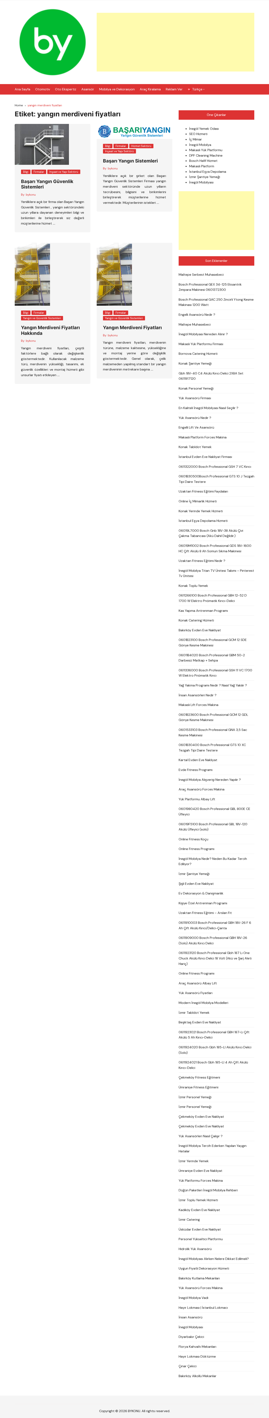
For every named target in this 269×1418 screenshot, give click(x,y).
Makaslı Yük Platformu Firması (201, 344)
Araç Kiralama (150, 89)
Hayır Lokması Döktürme (197, 1356)
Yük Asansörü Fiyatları (195, 993)
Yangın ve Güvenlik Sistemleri (42, 318)
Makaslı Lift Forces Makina (198, 705)
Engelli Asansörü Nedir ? (197, 314)
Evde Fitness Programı (195, 770)
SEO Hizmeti (198, 134)
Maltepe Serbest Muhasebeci (201, 274)
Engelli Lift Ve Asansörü (196, 427)
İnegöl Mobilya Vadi (193, 1298)
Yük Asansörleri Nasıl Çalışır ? (201, 1136)
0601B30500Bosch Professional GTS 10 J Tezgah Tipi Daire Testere (216, 479)
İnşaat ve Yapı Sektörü (63, 172)
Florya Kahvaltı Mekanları (197, 1346)
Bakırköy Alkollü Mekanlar (197, 1376)
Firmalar (39, 172)
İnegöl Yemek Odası (204, 128)
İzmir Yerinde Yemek (194, 1161)
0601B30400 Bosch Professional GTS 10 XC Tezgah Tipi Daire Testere (212, 748)
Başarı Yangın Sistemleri (130, 161)
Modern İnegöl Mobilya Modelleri (203, 1003)
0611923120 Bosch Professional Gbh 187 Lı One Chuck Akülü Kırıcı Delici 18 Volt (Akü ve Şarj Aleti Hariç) (215, 958)
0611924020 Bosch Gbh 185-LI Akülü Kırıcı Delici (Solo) (215, 1050)
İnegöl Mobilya (200, 145)
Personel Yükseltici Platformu (201, 1239)
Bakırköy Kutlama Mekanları (199, 1278)
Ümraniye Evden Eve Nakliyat (200, 1170)
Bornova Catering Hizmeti (198, 353)
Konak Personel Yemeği (196, 388)
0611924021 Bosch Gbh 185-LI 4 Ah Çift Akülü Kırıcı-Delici (213, 1065)
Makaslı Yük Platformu (205, 150)
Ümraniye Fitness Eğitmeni (198, 1087)
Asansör (87, 89)
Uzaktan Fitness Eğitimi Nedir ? (202, 561)
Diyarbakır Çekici (191, 1337)
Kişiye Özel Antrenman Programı (203, 903)
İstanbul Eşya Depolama (207, 171)
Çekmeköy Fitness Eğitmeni (199, 1077)
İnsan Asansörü (190, 1317)
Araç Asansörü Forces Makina (201, 789)
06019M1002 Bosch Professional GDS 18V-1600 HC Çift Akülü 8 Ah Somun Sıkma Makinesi (215, 548)
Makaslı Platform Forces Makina (203, 437)
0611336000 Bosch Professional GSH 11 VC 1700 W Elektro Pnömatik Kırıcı (215, 673)
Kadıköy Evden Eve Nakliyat (199, 1210)
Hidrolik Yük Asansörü (195, 1249)
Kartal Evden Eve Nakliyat (198, 760)
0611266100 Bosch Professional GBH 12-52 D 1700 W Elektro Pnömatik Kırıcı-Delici (213, 598)
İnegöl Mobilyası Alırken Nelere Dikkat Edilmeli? (214, 1259)
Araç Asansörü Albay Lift (198, 983)
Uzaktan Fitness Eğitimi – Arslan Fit (205, 913)
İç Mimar (195, 139)
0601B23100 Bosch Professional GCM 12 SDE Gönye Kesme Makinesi (213, 642)
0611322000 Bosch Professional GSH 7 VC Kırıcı (215, 466)
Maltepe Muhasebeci (195, 324)
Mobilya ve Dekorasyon (117, 89)
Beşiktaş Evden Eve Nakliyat (200, 1022)
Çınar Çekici (187, 1366)
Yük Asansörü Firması (195, 398)
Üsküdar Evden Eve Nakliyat (200, 1229)
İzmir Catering (189, 1219)
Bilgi (25, 172)
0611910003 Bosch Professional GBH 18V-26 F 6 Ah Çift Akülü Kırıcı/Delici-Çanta (215, 925)
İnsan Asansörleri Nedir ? (197, 695)
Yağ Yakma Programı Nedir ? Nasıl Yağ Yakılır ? (213, 685)
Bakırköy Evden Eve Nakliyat (200, 630)
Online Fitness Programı (196, 849)
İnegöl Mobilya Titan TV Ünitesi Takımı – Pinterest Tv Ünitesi (216, 573)
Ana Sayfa (22, 89)
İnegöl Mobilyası (201, 182)
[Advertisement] (175, 42)
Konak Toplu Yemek (193, 586)
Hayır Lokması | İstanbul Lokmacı (203, 1307)
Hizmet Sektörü (141, 146)
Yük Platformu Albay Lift (197, 799)
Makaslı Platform (201, 166)
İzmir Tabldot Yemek (194, 1012)
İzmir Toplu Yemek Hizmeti (198, 1200)
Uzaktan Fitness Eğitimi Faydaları (203, 491)
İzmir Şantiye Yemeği (204, 177)
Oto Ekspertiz (65, 89)
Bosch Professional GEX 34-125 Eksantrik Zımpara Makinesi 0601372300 (210, 287)
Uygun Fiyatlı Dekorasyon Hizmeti (204, 1268)
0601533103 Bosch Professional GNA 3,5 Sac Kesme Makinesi (213, 732)
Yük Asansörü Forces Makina (201, 1288)
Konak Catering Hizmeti (196, 620)
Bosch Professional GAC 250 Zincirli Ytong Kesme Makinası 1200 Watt (216, 302)
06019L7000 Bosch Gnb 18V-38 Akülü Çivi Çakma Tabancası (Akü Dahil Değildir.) (211, 533)
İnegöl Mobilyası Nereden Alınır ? (203, 334)
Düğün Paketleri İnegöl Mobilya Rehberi (208, 1190)
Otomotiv (42, 89)
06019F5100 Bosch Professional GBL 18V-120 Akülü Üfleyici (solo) (213, 827)
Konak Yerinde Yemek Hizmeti (201, 511)
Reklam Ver (174, 89)
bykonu (31, 194)
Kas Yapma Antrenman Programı (203, 610)
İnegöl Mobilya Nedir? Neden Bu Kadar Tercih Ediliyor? (213, 861)
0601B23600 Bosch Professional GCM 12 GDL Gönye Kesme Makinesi (213, 717)
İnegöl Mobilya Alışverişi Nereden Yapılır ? (210, 779)
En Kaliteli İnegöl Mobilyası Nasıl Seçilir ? (208, 408)
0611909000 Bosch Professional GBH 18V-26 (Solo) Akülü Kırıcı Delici (213, 940)
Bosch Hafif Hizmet (203, 161)
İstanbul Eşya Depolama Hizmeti (203, 521)
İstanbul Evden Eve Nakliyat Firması (205, 457)
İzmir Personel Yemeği (195, 1097)
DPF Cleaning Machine (206, 155)
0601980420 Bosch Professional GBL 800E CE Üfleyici (214, 811)
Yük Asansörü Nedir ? (195, 418)
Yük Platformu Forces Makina (201, 1180)
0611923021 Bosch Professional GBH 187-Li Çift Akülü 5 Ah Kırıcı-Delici (214, 1035)
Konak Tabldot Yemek (195, 447)
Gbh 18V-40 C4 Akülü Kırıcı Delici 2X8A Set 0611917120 (211, 376)
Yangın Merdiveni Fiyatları (132, 327)
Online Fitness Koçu (193, 839)
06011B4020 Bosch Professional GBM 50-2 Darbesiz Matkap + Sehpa (212, 658)
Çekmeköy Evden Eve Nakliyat (201, 1116)
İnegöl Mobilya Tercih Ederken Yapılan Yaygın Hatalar (213, 1148)
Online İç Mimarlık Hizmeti (198, 501)
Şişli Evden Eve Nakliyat (196, 883)
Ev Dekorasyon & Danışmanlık (201, 893)
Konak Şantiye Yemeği (195, 363)
